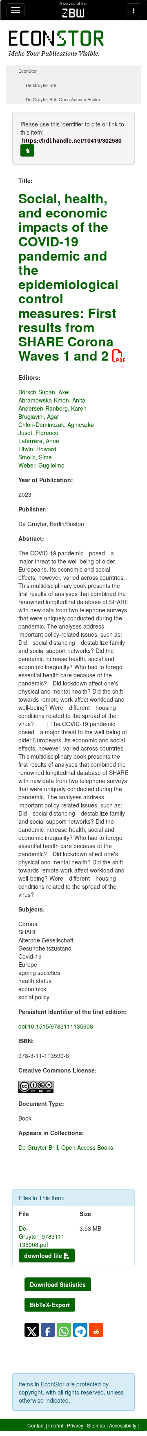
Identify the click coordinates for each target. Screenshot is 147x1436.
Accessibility (122, 1425)
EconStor (27, 70)
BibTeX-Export (50, 1305)
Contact (36, 1425)
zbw (73, 13)
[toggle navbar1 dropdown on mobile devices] (15, 10)
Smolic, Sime (35, 457)
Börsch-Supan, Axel (43, 392)
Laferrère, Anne (38, 441)
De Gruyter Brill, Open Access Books (63, 99)
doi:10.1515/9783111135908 (55, 1026)
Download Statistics (58, 1284)
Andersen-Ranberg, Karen (52, 408)
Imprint (55, 1425)
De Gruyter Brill (41, 85)
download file (44, 1255)
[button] (31, 1330)
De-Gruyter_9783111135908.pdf (42, 1236)
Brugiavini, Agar (38, 416)
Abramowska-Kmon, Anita (51, 400)
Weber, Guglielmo (41, 465)
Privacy (75, 1425)
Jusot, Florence (38, 433)
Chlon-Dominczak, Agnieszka (56, 424)
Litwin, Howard (37, 449)
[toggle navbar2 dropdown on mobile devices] (134, 10)
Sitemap (96, 1425)
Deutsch (129, 1432)
